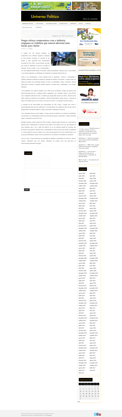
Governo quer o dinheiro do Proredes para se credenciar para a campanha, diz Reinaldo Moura (87, 153)
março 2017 (93, 313)
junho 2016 (82, 325)
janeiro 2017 (93, 315)
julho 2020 (92, 263)
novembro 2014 (94, 348)
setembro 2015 (93, 335)
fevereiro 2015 (82, 345)
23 (98, 393)
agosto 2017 (82, 308)
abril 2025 (81, 193)
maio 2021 (92, 250)
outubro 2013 (82, 365)
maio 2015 (92, 340)
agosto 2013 (82, 368)
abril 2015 (81, 343)
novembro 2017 (94, 303)
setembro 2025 (93, 186)
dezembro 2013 (83, 363)
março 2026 (93, 178)
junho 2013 (82, 370)
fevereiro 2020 (82, 270)
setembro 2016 (93, 320)
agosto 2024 (82, 203)
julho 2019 (92, 278)
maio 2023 (92, 221)
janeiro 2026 (93, 181)
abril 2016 (81, 328)
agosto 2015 (82, 338)
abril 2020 (81, 268)
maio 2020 (92, 265)
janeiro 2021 (93, 255)
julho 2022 (92, 233)
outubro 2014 (82, 350)
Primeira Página (27, 23)
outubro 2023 (82, 216)
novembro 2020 (94, 258)
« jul (78, 401)
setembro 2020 (93, 260)
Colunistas (39, 23)
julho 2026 (92, 173)
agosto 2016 (82, 323)
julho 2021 (92, 248)
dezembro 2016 (83, 318)
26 (86, 396)
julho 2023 (92, 218)
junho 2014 (82, 355)
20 (89, 393)
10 (80, 391)
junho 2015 (82, 340)
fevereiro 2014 (82, 360)
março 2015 (93, 343)
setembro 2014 (93, 350)
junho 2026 (82, 176)
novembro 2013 (94, 363)
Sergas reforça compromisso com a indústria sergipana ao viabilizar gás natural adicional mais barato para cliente (45, 43)
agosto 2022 (82, 233)
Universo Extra (51, 23)
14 (92, 391)
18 (83, 393)
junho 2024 (82, 206)
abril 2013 (81, 373)
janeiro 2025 (93, 196)
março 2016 (93, 328)
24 (80, 396)
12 (86, 391)
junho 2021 (82, 250)
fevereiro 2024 (82, 211)
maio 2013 (92, 370)
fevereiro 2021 (82, 255)
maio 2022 (92, 236)
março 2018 (93, 298)
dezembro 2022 (83, 228)
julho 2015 (92, 338)
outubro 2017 (82, 305)
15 (95, 391)
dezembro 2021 (83, 243)
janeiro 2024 (93, 211)
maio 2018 (92, 295)
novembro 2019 (94, 273)
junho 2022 (82, 236)
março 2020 (93, 268)
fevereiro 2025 (82, 196)
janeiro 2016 (93, 330)
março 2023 (93, 223)
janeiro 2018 (93, 300)
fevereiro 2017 (82, 315)
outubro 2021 (82, 245)
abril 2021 (81, 253)
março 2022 (93, 238)
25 (83, 396)
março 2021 (93, 253)
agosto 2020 (82, 263)
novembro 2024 (94, 198)
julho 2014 (92, 353)
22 (95, 393)
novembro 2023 (94, 213)
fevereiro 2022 (82, 240)
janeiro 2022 (93, 240)
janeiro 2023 (93, 226)
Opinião (88, 23)
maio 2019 (92, 280)
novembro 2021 (94, 243)
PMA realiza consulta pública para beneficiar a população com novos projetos (89, 146)
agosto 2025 (82, 188)
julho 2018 (92, 293)
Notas (81, 23)
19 (86, 393)
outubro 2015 (82, 335)
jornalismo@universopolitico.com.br (90, 70)
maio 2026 (92, 176)
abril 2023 (81, 223)
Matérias (73, 23)
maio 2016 (92, 325)
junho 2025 (82, 191)
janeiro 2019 (93, 285)
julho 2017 (92, 308)
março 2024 (93, 208)
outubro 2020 (82, 260)
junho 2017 (82, 310)
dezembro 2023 (83, 213)
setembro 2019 (93, 275)
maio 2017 (92, 310)
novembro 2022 (94, 228)
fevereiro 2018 (82, 300)
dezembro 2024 (83, 198)
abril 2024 (81, 208)
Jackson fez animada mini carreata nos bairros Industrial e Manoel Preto (89, 139)
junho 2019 (82, 280)
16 (98, 391)
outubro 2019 (82, 275)
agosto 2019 (82, 278)
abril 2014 (81, 358)
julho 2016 (92, 323)
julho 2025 (92, 188)
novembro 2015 (94, 333)
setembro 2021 (93, 245)
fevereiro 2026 (82, 181)
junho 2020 (82, 265)
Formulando (49, 415)
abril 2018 (81, 298)
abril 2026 (81, 178)
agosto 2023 (82, 218)
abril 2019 (81, 283)
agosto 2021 (82, 248)
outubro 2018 (82, 290)
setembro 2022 (93, 231)
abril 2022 (81, 238)
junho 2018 (82, 295)
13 (89, 391)
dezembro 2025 (83, 183)
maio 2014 (92, 355)
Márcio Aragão (83, 160)
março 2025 (93, 193)
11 (83, 391)
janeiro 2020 (93, 270)
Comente (30, 48)
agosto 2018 (82, 293)
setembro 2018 (93, 290)
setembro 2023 (93, 216)
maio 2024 (92, 206)
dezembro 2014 (83, 348)
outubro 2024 (82, 201)
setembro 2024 (93, 201)
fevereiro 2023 (82, 226)
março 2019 (93, 283)
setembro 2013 (93, 365)
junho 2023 (82, 221)
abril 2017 (81, 313)
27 (89, 396)
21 (92, 393)
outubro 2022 (82, 231)
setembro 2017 (93, 305)
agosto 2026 (82, 173)
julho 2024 (92, 203)
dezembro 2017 (83, 303)
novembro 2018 (94, 288)
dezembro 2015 (83, 333)
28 (92, 396)
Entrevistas (63, 23)
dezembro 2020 (83, 258)
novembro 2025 (94, 183)
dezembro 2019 (83, 273)
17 (80, 393)
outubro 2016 (82, 320)
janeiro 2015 (93, 345)
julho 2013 (92, 368)
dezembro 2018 (83, 288)
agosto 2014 (82, 353)
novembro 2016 (94, 318)
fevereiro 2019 (82, 285)
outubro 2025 (82, 186)
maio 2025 (92, 191)
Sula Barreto (82, 138)
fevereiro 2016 (82, 330)
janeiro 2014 (93, 360)
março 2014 (93, 358)
